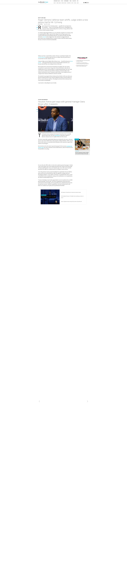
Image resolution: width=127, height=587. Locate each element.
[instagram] (86, 2)
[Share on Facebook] (37, 26)
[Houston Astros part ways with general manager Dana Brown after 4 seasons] (55, 119)
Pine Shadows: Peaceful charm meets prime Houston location (71, 192)
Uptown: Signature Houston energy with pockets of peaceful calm (71, 201)
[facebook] (83, 2)
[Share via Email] (37, 29)
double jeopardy (41, 57)
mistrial (44, 36)
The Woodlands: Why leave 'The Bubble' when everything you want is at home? (72, 197)
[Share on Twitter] (37, 28)
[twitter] (85, 2)
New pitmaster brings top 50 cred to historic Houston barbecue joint (82, 66)
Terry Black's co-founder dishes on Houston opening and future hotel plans (82, 63)
